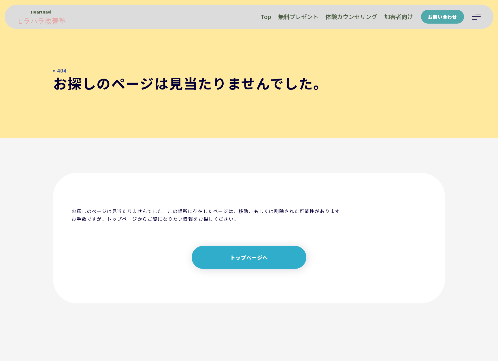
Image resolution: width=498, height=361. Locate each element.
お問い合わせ (442, 16)
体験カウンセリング (351, 16)
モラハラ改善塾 (41, 21)
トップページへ (249, 257)
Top (266, 16)
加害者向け (398, 16)
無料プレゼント (298, 16)
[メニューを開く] (476, 17)
